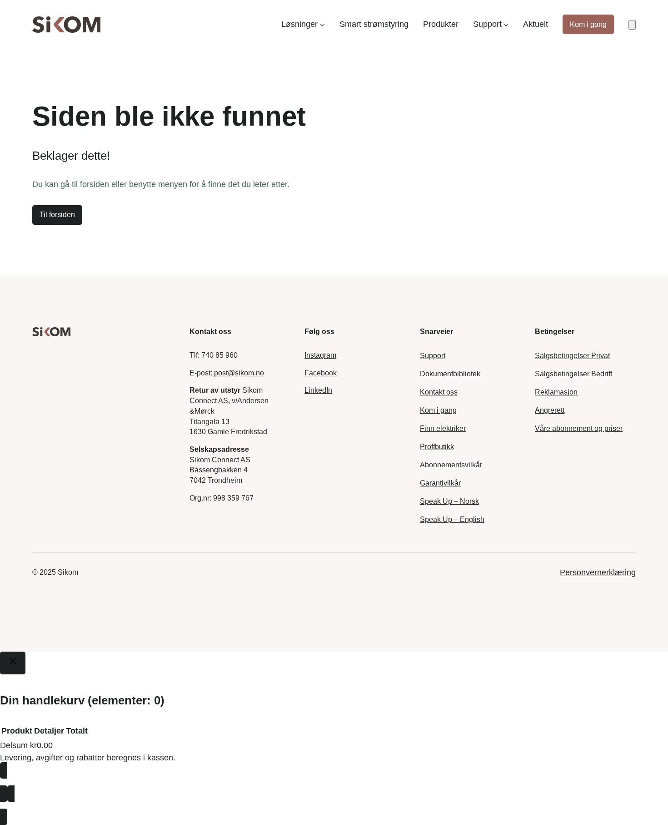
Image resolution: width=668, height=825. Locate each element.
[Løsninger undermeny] (322, 24)
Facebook (320, 373)
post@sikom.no (239, 373)
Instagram (320, 355)
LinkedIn (318, 390)
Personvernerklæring (598, 572)
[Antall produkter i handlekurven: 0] (632, 25)
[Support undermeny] (505, 24)
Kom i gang (588, 24)
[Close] (12, 663)
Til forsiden (57, 214)
